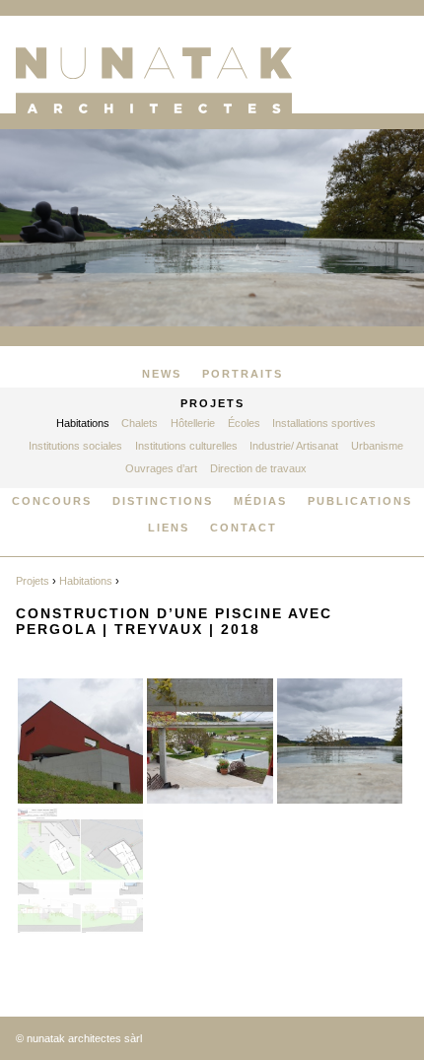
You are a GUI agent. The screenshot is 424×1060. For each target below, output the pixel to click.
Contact (243, 527)
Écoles (244, 423)
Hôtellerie (193, 423)
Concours (52, 501)
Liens (168, 527)
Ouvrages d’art (161, 468)
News (161, 374)
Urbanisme (377, 446)
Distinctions (162, 501)
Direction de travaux (258, 468)
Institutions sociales (75, 446)
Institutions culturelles (186, 446)
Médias (260, 501)
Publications (360, 501)
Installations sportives (324, 423)
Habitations (82, 423)
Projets (212, 403)
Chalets (139, 423)
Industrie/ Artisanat (293, 446)
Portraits (242, 374)
